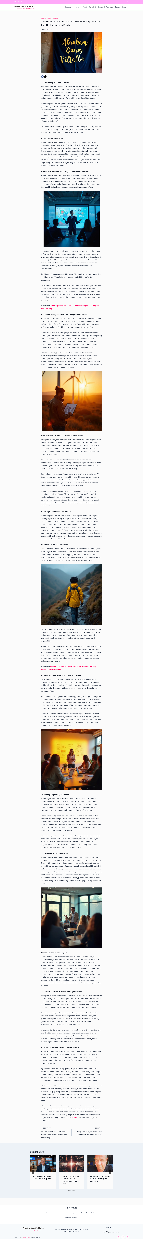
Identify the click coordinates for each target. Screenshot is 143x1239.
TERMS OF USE (67, 1231)
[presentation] (43, 1163)
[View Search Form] (129, 6)
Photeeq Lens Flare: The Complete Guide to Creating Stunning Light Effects (70, 1180)
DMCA (86, 1229)
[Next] (110, 1172)
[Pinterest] (21, 1)
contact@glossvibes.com (110, 1232)
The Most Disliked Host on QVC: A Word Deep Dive (42, 1177)
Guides (124, 7)
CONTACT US (76, 1231)
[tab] (68, 1190)
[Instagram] (18, 1)
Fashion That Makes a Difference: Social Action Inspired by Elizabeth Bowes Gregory (54, 1133)
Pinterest (75, 1117)
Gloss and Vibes (26, 1237)
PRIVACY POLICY (79, 1229)
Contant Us (125, 2)
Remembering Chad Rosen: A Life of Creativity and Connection (100, 1178)
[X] (45, 76)
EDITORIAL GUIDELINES (67, 1229)
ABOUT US (57, 1229)
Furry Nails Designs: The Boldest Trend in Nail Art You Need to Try (89, 1131)
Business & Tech (103, 7)
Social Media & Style (89, 7)
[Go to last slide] (33, 1172)
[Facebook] (15, 1)
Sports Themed (115, 7)
